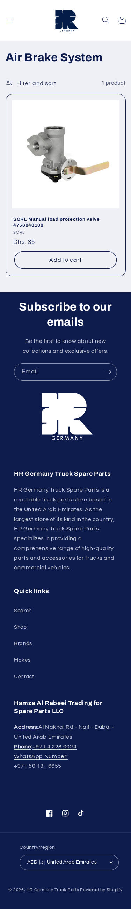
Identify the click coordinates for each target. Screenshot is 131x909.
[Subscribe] (109, 371)
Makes (22, 660)
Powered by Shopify (101, 890)
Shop (20, 627)
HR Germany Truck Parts (53, 890)
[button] (9, 20)
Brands (23, 643)
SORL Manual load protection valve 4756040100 (56, 222)
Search (23, 610)
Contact (24, 676)
